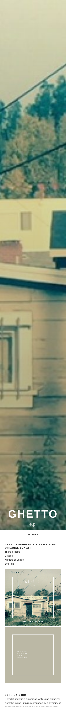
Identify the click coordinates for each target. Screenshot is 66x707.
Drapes (9, 555)
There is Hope (12, 551)
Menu (35, 534)
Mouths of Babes (14, 559)
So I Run (9, 563)
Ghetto (33, 514)
